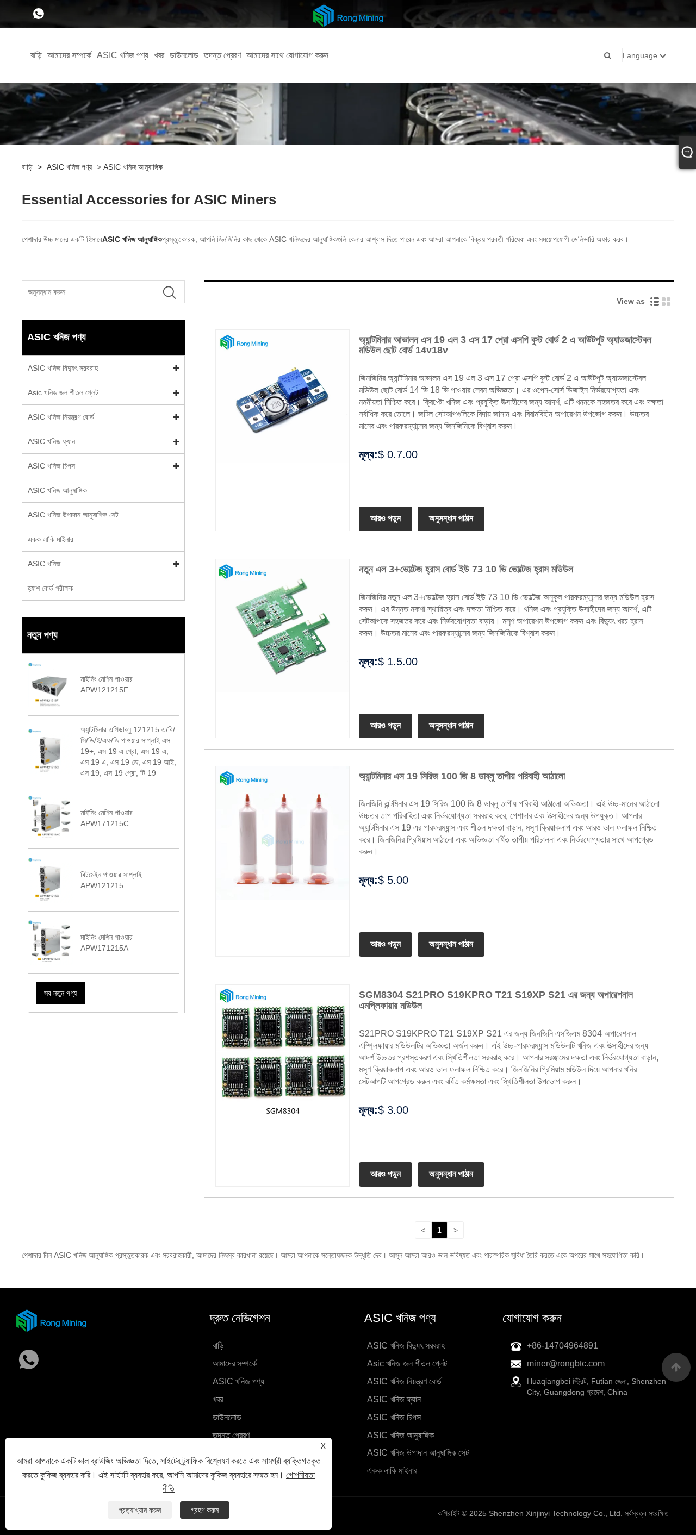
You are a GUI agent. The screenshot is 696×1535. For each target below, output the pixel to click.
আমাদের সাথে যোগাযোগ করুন (287, 55)
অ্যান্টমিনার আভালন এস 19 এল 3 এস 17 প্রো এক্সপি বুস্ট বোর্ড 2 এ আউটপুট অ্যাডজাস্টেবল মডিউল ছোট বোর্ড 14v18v (505, 345)
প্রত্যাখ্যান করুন (140, 1510)
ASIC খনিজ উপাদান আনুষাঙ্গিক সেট (73, 514)
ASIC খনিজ (44, 563)
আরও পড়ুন (385, 518)
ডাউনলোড (184, 55)
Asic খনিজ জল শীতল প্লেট (63, 392)
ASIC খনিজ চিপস (51, 465)
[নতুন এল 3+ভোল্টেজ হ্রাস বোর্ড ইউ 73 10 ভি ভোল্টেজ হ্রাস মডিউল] (282, 625)
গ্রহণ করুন (205, 1510)
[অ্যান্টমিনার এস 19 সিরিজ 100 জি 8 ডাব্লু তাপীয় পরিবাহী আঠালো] (282, 832)
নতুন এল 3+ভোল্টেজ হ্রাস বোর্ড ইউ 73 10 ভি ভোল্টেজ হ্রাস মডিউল (466, 569)
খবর (159, 55)
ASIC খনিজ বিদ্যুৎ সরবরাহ (63, 368)
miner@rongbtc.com (566, 1363)
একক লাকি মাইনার (50, 539)
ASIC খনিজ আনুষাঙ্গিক (133, 167)
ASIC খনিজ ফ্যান (51, 441)
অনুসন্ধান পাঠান (451, 518)
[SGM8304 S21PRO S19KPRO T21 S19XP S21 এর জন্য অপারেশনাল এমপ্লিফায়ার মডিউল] (282, 1051)
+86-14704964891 (562, 1345)
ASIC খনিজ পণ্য (122, 55)
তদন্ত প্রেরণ (222, 55)
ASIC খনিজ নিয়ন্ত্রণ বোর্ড (61, 417)
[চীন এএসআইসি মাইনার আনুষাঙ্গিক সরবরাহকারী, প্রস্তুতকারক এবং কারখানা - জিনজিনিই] (348, 14)
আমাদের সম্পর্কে (69, 55)
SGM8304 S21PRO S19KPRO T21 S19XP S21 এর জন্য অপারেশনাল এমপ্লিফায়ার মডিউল (496, 1000)
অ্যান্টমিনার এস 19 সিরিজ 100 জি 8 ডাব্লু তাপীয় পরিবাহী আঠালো (462, 776)
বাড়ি (36, 55)
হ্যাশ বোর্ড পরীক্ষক (50, 588)
